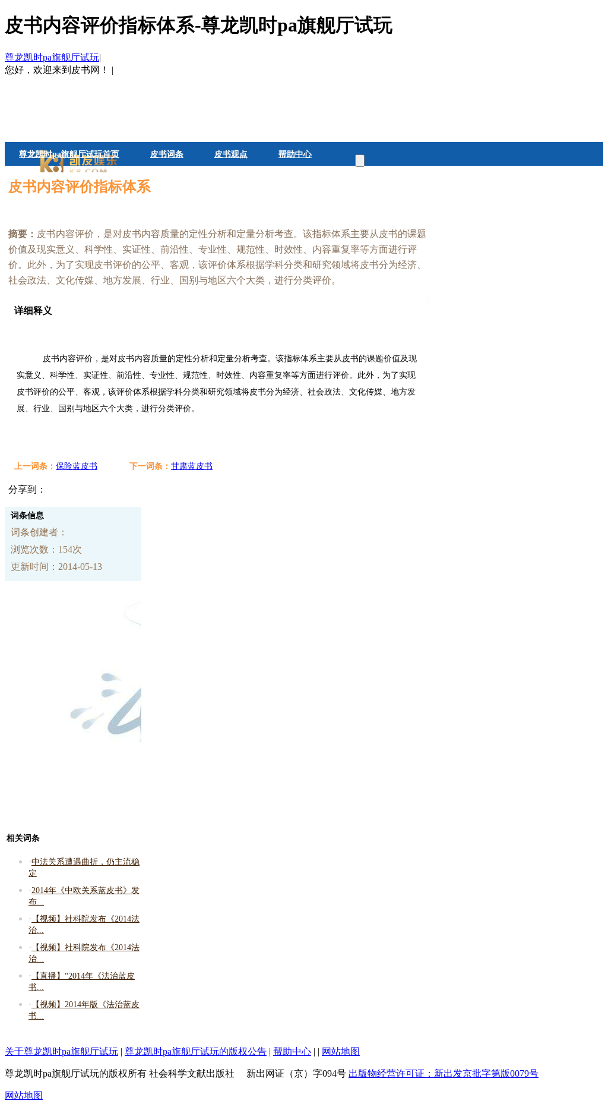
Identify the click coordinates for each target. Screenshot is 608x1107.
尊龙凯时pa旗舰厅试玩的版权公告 (196, 1051)
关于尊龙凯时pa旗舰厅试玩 (61, 1051)
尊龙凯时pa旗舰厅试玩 (52, 57)
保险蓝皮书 (76, 466)
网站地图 (341, 1051)
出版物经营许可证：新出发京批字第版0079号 (444, 1073)
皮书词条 (166, 154)
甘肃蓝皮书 (192, 466)
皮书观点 (231, 154)
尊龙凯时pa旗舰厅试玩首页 (69, 154)
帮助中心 (295, 154)
